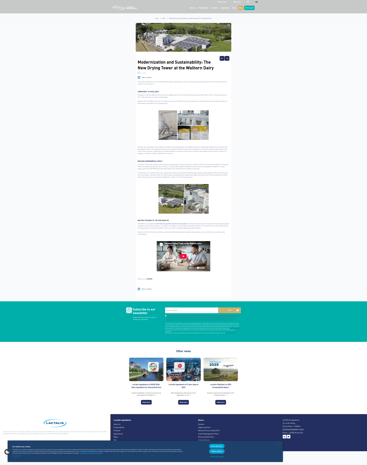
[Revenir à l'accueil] (124, 8)
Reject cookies (217, 451)
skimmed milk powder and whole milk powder (171, 224)
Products (214, 8)
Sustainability (204, 8)
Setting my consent (217, 456)
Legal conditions (204, 427)
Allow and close (216, 446)
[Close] (279, 445)
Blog (240, 8)
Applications (225, 8)
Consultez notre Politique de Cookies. (91, 453)
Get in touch (249, 8)
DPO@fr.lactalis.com (235, 328)
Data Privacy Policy (230, 333)
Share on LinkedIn (146, 77)
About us (193, 8)
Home (156, 18)
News (234, 8)
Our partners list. (17, 456)
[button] (7, 452)
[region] (145, 451)
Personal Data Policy (206, 437)
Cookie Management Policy (208, 434)
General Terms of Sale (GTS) (209, 430)
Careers (238, 2)
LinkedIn (223, 2)
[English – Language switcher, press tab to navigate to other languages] (255, 2)
